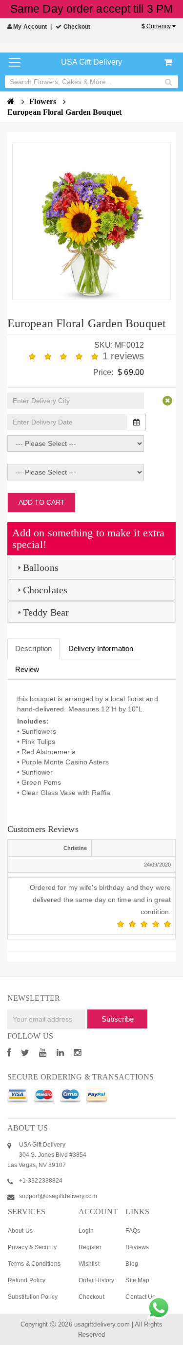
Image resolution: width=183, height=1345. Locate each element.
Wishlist (89, 1263)
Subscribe (118, 1019)
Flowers (43, 101)
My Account (29, 26)
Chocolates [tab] (45, 589)
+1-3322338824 (40, 1180)
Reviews (137, 1247)
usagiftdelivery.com (102, 1324)
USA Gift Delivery (91, 62)
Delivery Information (100, 648)
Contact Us (140, 1296)
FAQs (132, 1230)
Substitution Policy (33, 1296)
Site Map (137, 1280)
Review (27, 669)
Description (33, 648)
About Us (20, 1230)
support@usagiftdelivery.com (58, 1196)
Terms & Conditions (34, 1263)
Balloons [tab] (41, 567)
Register (90, 1247)
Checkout (76, 26)
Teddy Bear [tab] (46, 612)
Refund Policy (26, 1280)
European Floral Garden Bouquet (64, 112)
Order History (96, 1280)
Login (86, 1230)
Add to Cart (42, 502)
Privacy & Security (32, 1247)
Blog (131, 1263)
